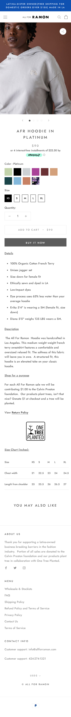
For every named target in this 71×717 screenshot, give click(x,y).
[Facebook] (6, 567)
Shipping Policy (14, 602)
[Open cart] (66, 17)
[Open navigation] (5, 17)
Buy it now (35, 243)
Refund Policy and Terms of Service (27, 608)
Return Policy (20, 412)
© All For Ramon (35, 684)
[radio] (8, 172)
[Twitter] (15, 567)
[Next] (48, 120)
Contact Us (11, 621)
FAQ (7, 595)
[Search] (59, 17)
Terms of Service (15, 628)
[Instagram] (24, 567)
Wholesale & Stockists (18, 589)
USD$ (34, 675)
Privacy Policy (13, 615)
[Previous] (22, 120)
